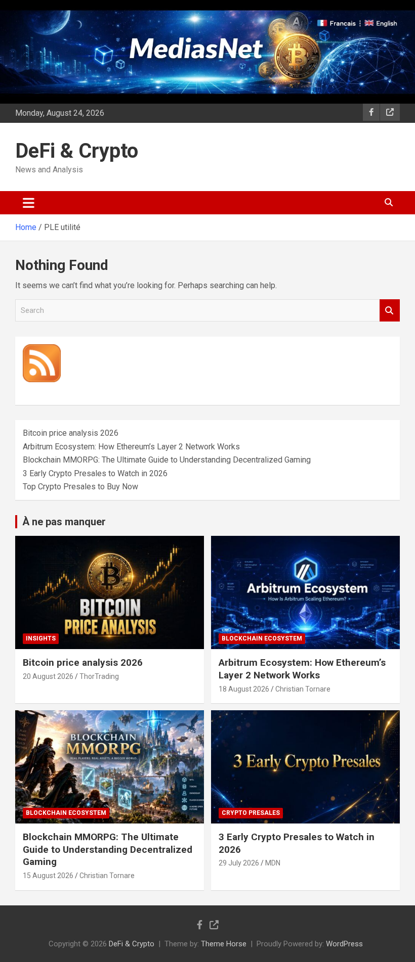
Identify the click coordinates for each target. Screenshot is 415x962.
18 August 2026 (244, 689)
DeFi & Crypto (76, 151)
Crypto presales (251, 812)
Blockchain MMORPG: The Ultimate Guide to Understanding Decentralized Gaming (167, 460)
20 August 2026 (48, 676)
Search (390, 310)
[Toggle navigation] (28, 202)
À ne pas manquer (64, 522)
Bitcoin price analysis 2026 (70, 433)
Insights (41, 638)
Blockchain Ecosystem (262, 638)
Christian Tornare (302, 689)
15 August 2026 (48, 876)
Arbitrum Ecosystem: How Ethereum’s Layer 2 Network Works (131, 446)
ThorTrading (99, 676)
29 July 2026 (239, 863)
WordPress (344, 943)
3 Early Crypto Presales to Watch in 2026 (95, 473)
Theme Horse (223, 943)
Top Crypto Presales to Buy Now (80, 486)
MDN (272, 863)
